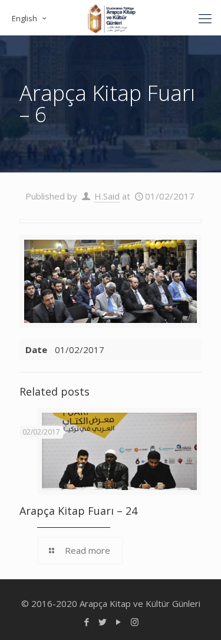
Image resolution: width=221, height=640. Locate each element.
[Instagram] (134, 622)
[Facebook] (87, 622)
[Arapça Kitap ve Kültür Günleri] (110, 17)
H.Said (107, 196)
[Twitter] (103, 622)
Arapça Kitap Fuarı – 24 (78, 511)
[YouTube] (119, 622)
